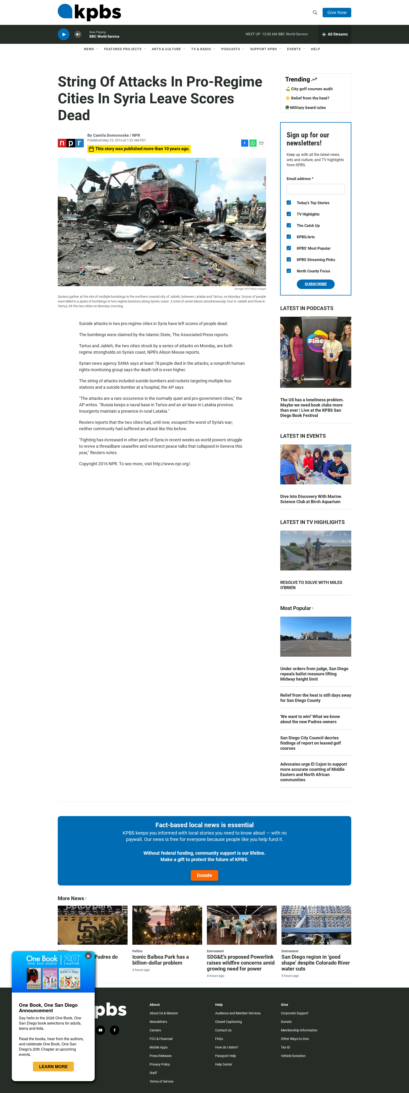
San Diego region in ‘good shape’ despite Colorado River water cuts (315, 963)
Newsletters (158, 1022)
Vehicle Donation (293, 1056)
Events (294, 49)
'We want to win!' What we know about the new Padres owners (310, 719)
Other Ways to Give (295, 1039)
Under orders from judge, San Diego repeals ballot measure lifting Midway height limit (314, 674)
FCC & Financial (161, 1039)
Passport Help (225, 1056)
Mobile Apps (159, 1047)
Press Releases (161, 1056)
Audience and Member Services (238, 1013)
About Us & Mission (164, 1013)
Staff (153, 1073)
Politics (137, 951)
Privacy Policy (160, 1064)
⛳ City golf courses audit (309, 88)
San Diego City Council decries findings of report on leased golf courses (310, 743)
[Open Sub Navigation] (97, 49)
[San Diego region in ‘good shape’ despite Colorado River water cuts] (316, 925)
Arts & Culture (166, 49)
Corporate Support (294, 1013)
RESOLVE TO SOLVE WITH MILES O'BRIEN (311, 585)
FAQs (219, 1039)
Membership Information (299, 1030)
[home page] (89, 12)
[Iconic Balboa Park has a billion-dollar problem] (167, 925)
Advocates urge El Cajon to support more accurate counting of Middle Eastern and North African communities (313, 772)
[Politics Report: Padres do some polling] (93, 925)
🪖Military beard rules (305, 107)
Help (315, 49)
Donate (204, 875)
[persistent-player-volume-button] (78, 34)
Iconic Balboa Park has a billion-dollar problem (160, 960)
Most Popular (295, 608)
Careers (155, 1030)
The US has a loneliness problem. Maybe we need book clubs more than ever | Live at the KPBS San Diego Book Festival (312, 407)
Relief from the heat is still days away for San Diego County (315, 698)
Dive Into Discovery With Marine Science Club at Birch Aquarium (310, 499)
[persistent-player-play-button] (63, 34)
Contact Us (223, 1030)
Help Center (223, 1064)
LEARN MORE (53, 1066)
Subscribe (316, 284)
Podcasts (230, 49)
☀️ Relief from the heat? (307, 98)
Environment (215, 951)
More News (71, 898)
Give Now (337, 12)
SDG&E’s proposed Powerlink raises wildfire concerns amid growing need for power (241, 963)
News (89, 49)
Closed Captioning (228, 1022)
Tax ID (285, 1047)
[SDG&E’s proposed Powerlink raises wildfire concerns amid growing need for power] (242, 925)
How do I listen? (226, 1047)
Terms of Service (161, 1081)
